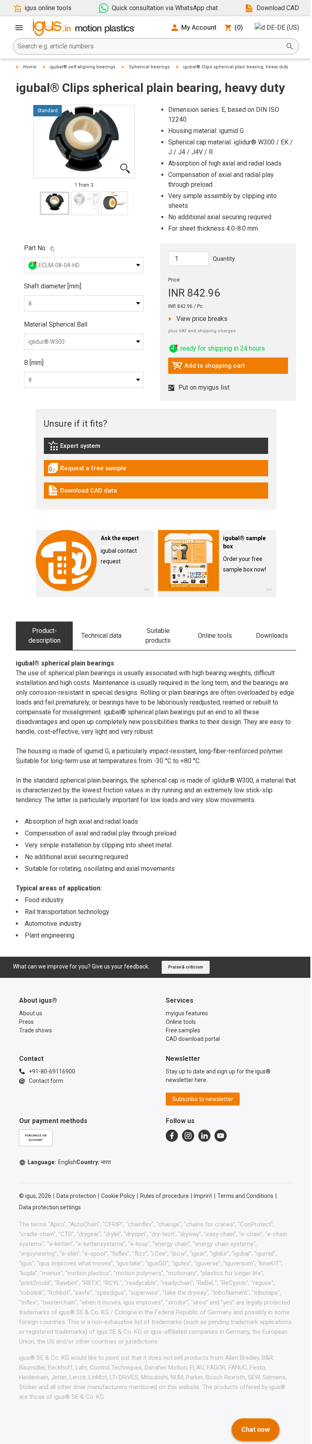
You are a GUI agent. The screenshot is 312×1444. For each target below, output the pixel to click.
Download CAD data (82, 492)
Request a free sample (87, 470)
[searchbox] (149, 46)
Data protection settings (50, 1207)
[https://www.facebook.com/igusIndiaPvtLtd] (172, 1136)
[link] (156, 448)
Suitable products (158, 635)
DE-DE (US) (282, 27)
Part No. (35, 248)
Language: (52, 1162)
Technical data (101, 635)
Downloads (272, 635)
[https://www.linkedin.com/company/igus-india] (204, 1136)
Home (30, 67)
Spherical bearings (149, 67)
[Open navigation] (19, 28)
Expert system (92, 448)
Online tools (215, 635)
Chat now (255, 1429)
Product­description (44, 635)
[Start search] (290, 46)
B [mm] (33, 362)
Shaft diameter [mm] (52, 286)
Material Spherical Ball (55, 324)
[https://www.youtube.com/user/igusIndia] (220, 1136)
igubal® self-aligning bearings (82, 67)
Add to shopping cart (208, 367)
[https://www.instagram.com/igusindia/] (188, 1136)
